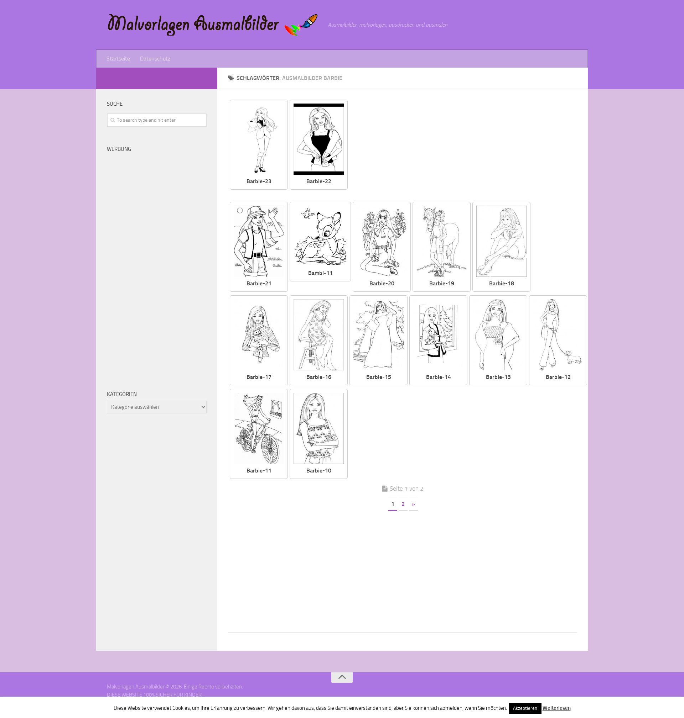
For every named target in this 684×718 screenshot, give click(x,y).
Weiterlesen (557, 708)
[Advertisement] (468, 149)
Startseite (118, 58)
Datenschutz (155, 58)
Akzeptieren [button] (525, 708)
